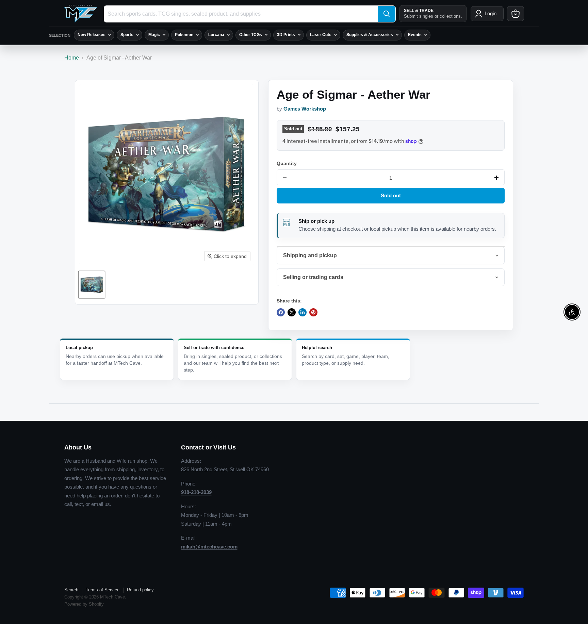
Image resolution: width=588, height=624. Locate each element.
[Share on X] (292, 312)
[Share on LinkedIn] (302, 312)
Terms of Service (102, 589)
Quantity (287, 163)
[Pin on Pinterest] (313, 312)
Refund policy (140, 589)
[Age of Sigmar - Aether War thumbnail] (92, 284)
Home (71, 58)
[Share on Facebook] (281, 312)
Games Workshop (304, 109)
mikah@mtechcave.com (209, 546)
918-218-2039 (196, 492)
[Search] (386, 14)
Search (71, 589)
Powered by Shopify (84, 604)
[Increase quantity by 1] (496, 177)
